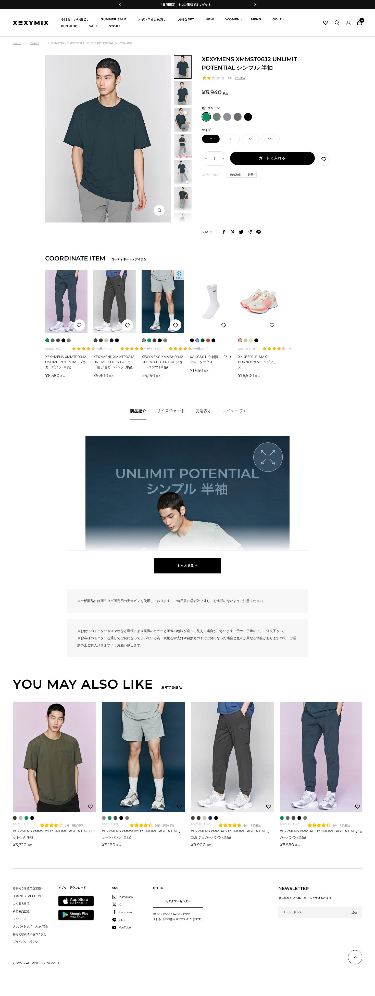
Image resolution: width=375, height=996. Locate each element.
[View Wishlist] (325, 22)
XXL (270, 139)
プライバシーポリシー (27, 941)
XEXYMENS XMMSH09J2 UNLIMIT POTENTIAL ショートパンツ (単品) (162, 362)
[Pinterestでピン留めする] (232, 232)
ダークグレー (115, 818)
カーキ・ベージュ (204, 818)
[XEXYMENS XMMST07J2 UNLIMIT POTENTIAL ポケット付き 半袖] (54, 757)
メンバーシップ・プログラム (30, 926)
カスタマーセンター (178, 901)
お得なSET (186, 19)
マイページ (19, 919)
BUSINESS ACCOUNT (28, 896)
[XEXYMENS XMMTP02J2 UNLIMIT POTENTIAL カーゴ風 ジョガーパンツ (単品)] (232, 757)
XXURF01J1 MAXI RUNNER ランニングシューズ (259, 362)
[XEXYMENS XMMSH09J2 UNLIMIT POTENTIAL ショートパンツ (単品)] (143, 757)
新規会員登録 (21, 911)
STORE (115, 26)
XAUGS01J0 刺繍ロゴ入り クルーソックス (210, 359)
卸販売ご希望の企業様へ (28, 888)
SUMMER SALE (113, 19)
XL (251, 139)
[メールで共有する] (249, 232)
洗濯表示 (203, 411)
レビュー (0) (233, 411)
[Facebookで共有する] (223, 232)
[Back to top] (355, 958)
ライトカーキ (127, 818)
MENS (256, 19)
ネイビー (210, 818)
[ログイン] (348, 23)
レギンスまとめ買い (152, 19)
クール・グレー (104, 818)
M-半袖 (34, 43)
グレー (288, 818)
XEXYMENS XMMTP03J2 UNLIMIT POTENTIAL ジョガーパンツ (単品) (65, 362)
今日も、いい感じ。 (75, 19)
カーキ (15, 818)
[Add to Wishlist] (324, 159)
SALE (93, 26)
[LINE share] (258, 232)
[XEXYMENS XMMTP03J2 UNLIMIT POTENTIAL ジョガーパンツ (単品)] (321, 757)
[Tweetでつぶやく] (241, 232)
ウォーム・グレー (20, 818)
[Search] (337, 22)
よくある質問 (21, 903)
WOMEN (232, 19)
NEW (209, 19)
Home (17, 43)
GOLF (277, 19)
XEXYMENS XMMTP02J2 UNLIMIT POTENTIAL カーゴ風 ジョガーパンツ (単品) (113, 362)
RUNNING (69, 26)
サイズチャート (171, 411)
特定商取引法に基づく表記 (29, 934)
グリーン (26, 818)
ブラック (32, 818)
